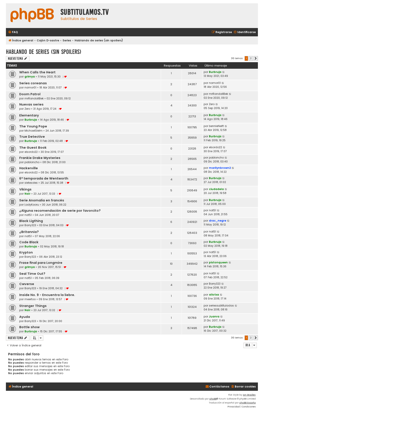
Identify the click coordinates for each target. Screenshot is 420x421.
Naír (27, 194)
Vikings (25, 189)
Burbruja (215, 72)
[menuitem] (13, 32)
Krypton (26, 252)
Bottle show (29, 327)
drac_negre (217, 220)
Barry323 (30, 225)
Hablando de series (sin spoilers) (43, 51)
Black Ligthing (31, 221)
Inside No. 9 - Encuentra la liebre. (47, 295)
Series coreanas (33, 83)
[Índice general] (32, 15)
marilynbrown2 (220, 168)
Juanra (214, 316)
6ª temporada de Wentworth (43, 178)
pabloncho (31, 162)
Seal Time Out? (32, 273)
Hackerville (28, 168)
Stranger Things (33, 306)
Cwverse (26, 284)
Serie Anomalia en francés (41, 200)
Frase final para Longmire (40, 263)
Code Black (28, 242)
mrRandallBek (34, 98)
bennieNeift (216, 126)
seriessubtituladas (221, 305)
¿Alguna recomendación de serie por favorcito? (60, 210)
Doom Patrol (29, 94)
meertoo (30, 299)
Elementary (29, 115)
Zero (27, 109)
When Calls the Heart (37, 72)
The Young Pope (33, 126)
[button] (256, 58)
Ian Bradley (249, 394)
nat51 (28, 215)
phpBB (213, 398)
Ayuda (24, 317)
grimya (29, 76)
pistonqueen (218, 262)
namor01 (30, 87)
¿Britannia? (29, 232)
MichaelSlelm (33, 130)
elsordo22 (31, 152)
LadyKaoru (31, 204)
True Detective (32, 136)
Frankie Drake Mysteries (39, 158)
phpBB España (247, 402)
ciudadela (216, 189)
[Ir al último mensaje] (223, 72)
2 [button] (251, 58)
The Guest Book (33, 147)
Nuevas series (31, 104)
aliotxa (214, 294)
